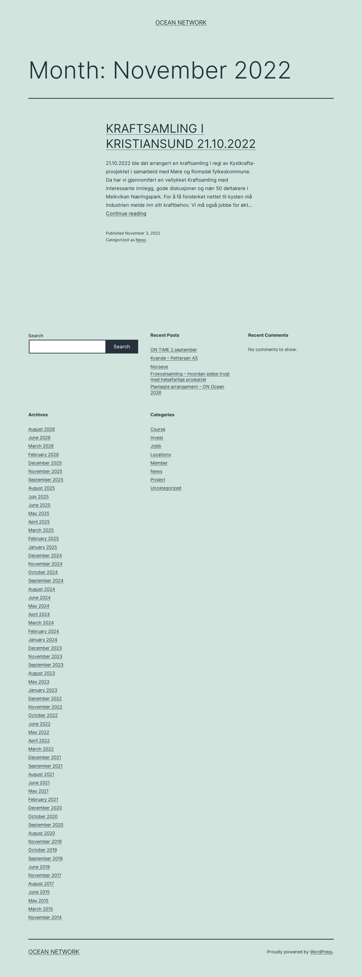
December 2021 (44, 757)
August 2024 (41, 589)
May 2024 (38, 606)
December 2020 (45, 807)
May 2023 (38, 681)
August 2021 (41, 774)
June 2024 (39, 597)
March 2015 (40, 909)
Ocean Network (181, 22)
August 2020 (41, 833)
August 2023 (41, 673)
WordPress (321, 951)
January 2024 (42, 639)
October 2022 (43, 715)
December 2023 (45, 648)
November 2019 (45, 841)
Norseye (159, 366)
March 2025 (41, 530)
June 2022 (39, 723)
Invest (156, 437)
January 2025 (42, 547)
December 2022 (45, 698)
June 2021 (39, 782)
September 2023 (45, 664)
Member (159, 462)
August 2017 (41, 883)
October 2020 (43, 816)
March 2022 (41, 749)
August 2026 (41, 429)
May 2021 (38, 791)
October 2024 (43, 572)
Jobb (155, 445)
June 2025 (39, 505)
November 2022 (45, 706)
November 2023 (45, 656)
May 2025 (38, 513)
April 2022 (39, 740)
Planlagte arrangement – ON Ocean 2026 (187, 389)
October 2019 (42, 849)
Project (157, 479)
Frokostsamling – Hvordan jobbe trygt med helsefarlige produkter (190, 376)
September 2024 (46, 580)
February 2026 (43, 454)
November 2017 (44, 875)
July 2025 (38, 496)
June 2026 (39, 437)
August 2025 (41, 488)
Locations (160, 454)
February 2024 (43, 631)
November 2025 (45, 471)
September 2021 (45, 766)
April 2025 (39, 521)
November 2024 (45, 563)
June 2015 (39, 892)
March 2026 (41, 445)
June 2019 (39, 866)
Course (157, 429)
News (141, 239)
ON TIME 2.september (173, 349)
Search (35, 335)
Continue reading (126, 213)
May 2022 (38, 732)
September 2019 (45, 858)
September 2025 (45, 479)
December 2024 (45, 555)
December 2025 (45, 462)
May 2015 (38, 900)
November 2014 (45, 917)
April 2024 (39, 614)
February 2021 (43, 799)
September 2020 (45, 824)
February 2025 (43, 538)
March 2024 (41, 622)
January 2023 (42, 690)
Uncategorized (165, 488)
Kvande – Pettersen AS (174, 358)
